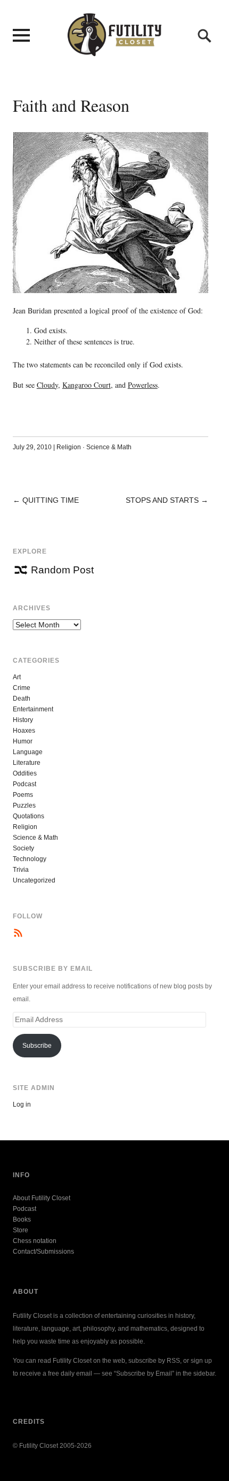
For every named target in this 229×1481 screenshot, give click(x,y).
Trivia (21, 869)
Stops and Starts (162, 500)
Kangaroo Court (86, 385)
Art (17, 677)
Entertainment (33, 709)
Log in (22, 1104)
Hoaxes (24, 730)
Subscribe (37, 1045)
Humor (22, 741)
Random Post (62, 569)
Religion (68, 447)
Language (28, 752)
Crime (21, 688)
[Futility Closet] (114, 50)
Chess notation (34, 1241)
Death (21, 698)
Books (22, 1219)
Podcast (24, 784)
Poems (23, 795)
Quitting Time (50, 500)
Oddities (25, 773)
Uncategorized (34, 880)
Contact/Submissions (43, 1251)
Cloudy (47, 385)
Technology (29, 859)
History (23, 720)
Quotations (28, 816)
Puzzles (24, 805)
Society (23, 848)
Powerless (143, 385)
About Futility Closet (41, 1198)
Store (20, 1230)
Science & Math (109, 447)
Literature (26, 762)
